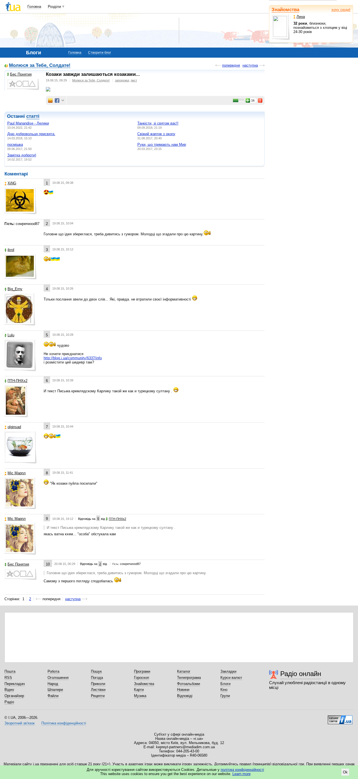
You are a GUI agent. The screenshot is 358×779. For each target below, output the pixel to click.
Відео (9, 690)
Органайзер (14, 696)
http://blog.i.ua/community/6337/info (73, 358)
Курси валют (231, 677)
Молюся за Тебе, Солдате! (39, 65)
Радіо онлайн (300, 673)
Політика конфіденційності (63, 723)
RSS (8, 677)
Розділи (54, 6)
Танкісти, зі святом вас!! (157, 123)
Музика (140, 696)
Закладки (228, 671)
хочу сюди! (340, 10)
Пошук (96, 671)
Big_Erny (15, 289)
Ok (345, 772)
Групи (225, 696)
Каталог (183, 671)
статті (32, 116)
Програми (142, 671)
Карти (139, 690)
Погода (97, 677)
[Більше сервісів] (63, 100)
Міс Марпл (17, 473)
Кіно (223, 690)
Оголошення (58, 677)
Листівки (98, 690)
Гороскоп (141, 677)
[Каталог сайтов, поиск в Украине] (340, 717)
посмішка (15, 144)
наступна (250, 65)
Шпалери (55, 690)
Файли (53, 696)
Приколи (98, 684)
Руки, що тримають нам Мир (161, 144)
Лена (300, 17)
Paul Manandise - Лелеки (28, 123)
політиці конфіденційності (242, 770)
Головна (34, 6)
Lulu (11, 335)
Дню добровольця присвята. (31, 134)
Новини (183, 690)
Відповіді (184, 696)
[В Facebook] (57, 100)
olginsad (14, 427)
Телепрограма (189, 677)
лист (134, 80)
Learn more (241, 774)
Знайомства (285, 9)
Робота (53, 671)
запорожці (122, 80)
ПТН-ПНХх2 (17, 381)
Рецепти (98, 696)
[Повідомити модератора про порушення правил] (260, 100)
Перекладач (14, 684)
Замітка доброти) (21, 155)
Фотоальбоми (188, 684)
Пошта (9, 671)
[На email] (50, 100)
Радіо (9, 702)
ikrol (11, 250)
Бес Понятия (21, 74)
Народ (53, 684)
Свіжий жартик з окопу (156, 134)
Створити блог (99, 53)
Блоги (225, 684)
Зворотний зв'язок (19, 723)
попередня (231, 65)
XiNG (12, 183)
